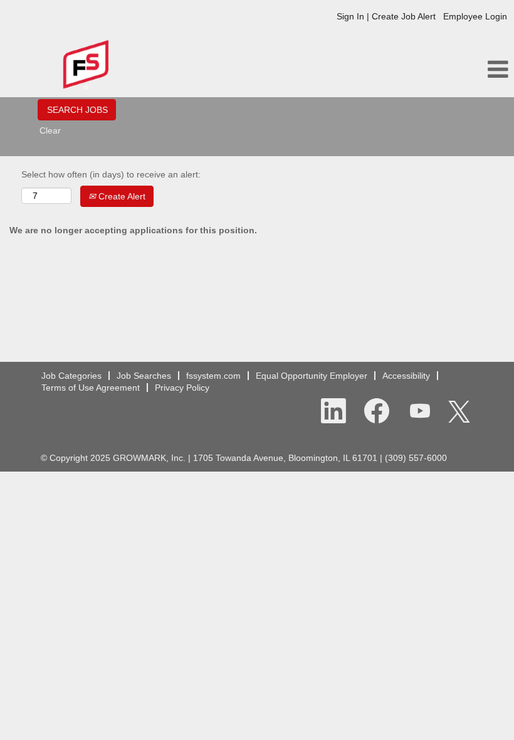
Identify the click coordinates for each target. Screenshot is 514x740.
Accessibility (406, 376)
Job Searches (144, 376)
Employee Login (475, 16)
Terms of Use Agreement (90, 388)
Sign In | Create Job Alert (386, 16)
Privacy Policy (182, 388)
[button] (428, 69)
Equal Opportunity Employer (311, 376)
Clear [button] (50, 130)
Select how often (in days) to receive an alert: (111, 174)
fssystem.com (213, 376)
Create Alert (120, 196)
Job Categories (71, 376)
